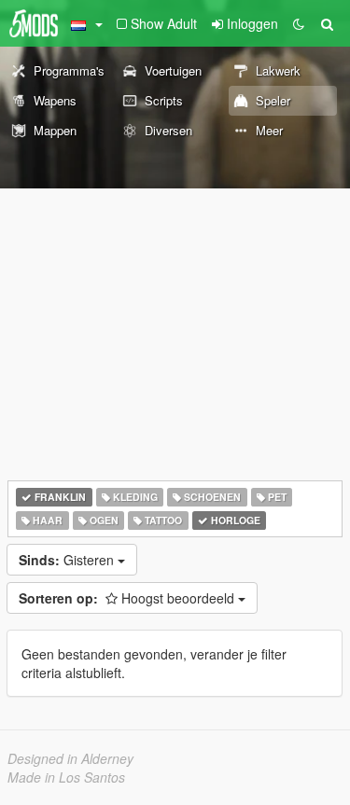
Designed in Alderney (70, 758)
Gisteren (68, 559)
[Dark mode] (299, 23)
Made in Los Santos (66, 777)
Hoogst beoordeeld (128, 598)
